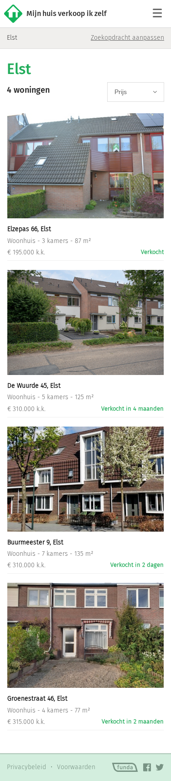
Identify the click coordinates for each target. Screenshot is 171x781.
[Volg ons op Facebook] (147, 767)
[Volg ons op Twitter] (159, 767)
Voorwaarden (76, 767)
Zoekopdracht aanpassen (127, 38)
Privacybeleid (26, 767)
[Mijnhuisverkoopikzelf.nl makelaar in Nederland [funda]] (125, 767)
